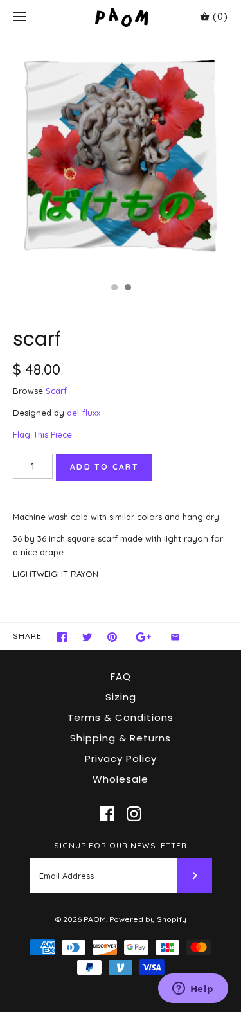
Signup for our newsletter (120, 845)
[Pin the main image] (112, 637)
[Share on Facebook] (62, 637)
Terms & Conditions (120, 717)
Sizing (120, 697)
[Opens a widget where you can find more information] (192, 989)
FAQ (121, 676)
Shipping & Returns (120, 738)
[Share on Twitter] (87, 637)
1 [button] (113, 288)
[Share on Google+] (143, 637)
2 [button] (127, 288)
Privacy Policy (121, 758)
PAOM (95, 919)
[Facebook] (107, 813)
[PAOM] (120, 17)
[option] (120, 155)
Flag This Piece (42, 434)
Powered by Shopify (147, 919)
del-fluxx (83, 412)
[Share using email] (175, 637)
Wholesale (120, 779)
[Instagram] (134, 813)
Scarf (56, 391)
